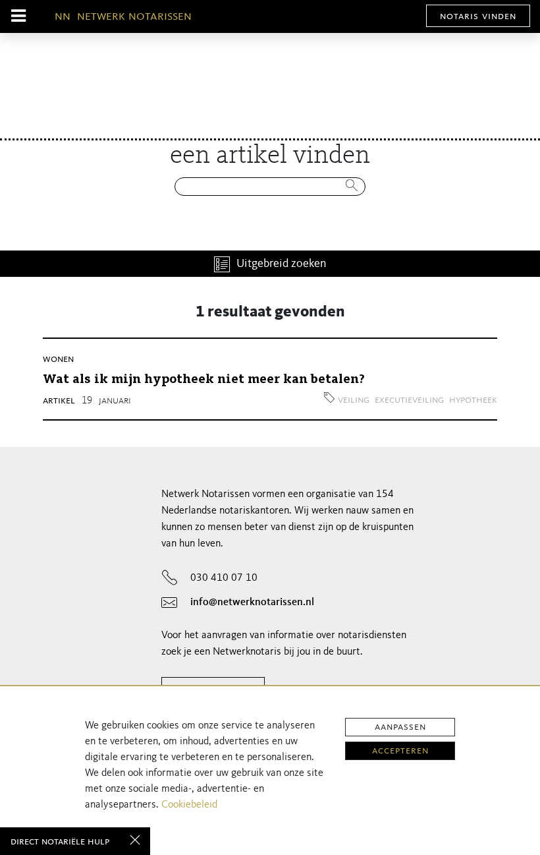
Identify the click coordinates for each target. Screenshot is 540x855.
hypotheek (473, 400)
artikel (59, 401)
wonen (58, 359)
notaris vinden (478, 16)
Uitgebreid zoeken (281, 264)
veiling (353, 400)
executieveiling (409, 400)
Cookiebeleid (189, 805)
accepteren (400, 751)
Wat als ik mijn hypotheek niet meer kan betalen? (204, 379)
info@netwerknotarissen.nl (252, 602)
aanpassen (400, 727)
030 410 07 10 (223, 578)
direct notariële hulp (60, 842)
